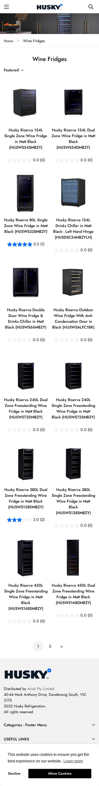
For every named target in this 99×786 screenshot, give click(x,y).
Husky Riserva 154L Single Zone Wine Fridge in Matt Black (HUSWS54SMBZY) (25, 138)
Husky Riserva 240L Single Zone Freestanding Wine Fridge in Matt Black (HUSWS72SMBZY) (73, 408)
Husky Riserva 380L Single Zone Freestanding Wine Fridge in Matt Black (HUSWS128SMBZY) (73, 501)
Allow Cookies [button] (60, 773)
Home (8, 41)
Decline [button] (14, 773)
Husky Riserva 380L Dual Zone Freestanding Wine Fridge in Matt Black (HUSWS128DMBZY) (25, 498)
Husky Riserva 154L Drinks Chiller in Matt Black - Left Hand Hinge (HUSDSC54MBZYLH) (73, 228)
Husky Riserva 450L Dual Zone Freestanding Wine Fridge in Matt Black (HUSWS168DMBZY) (73, 594)
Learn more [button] (73, 761)
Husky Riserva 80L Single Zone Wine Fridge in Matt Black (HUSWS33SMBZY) (26, 225)
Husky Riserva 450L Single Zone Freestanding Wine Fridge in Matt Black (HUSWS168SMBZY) (26, 597)
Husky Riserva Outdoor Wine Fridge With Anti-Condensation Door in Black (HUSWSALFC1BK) (73, 318)
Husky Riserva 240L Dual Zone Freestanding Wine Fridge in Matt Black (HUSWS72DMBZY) (26, 408)
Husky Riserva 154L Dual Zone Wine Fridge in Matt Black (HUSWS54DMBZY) (73, 138)
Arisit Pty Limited (40, 689)
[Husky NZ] (49, 6)
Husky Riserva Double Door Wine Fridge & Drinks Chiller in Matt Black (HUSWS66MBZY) (25, 318)
